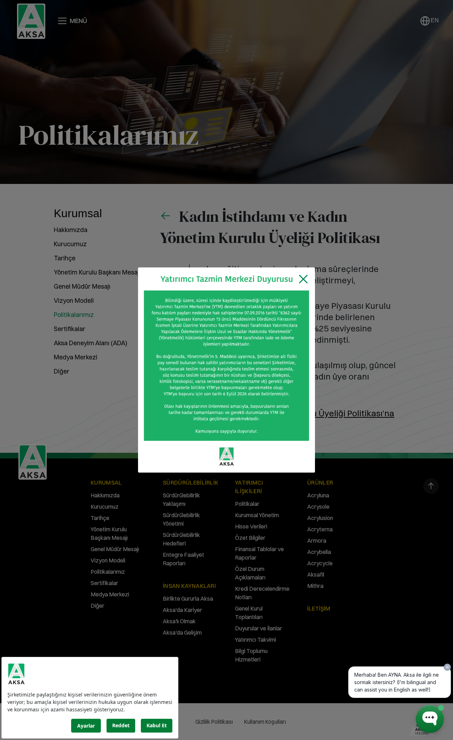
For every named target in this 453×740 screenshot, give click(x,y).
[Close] (303, 279)
